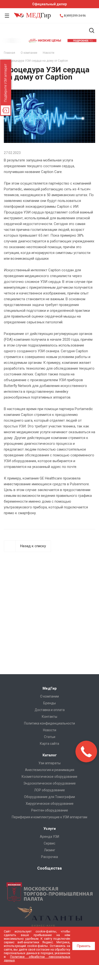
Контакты (49, 717)
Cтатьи (49, 737)
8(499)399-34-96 (75, 15)
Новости (49, 730)
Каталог (50, 755)
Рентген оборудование (49, 810)
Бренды (49, 703)
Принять (84, 946)
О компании (49, 696)
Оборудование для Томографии (49, 797)
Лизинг (49, 850)
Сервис (49, 843)
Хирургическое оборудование (50, 803)
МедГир (50, 688)
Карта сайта (49, 743)
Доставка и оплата (50, 710)
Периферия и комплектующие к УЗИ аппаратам (49, 817)
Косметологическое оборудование (49, 777)
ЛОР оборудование (49, 790)
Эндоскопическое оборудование (49, 783)
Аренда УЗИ (49, 837)
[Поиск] (91, 30)
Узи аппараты (49, 763)
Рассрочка (49, 857)
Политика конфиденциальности (49, 723)
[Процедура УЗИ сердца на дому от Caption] (49, 92)
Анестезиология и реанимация (49, 770)
